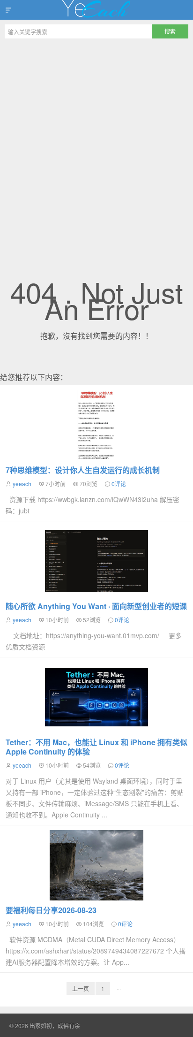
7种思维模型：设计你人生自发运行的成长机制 (83, 470)
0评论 (118, 484)
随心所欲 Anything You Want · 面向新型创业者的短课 (96, 606)
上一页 (80, 988)
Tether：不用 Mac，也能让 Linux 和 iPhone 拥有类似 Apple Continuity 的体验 (96, 747)
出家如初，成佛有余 (96, 10)
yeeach (22, 484)
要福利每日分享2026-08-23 (51, 910)
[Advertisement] (96, 144)
